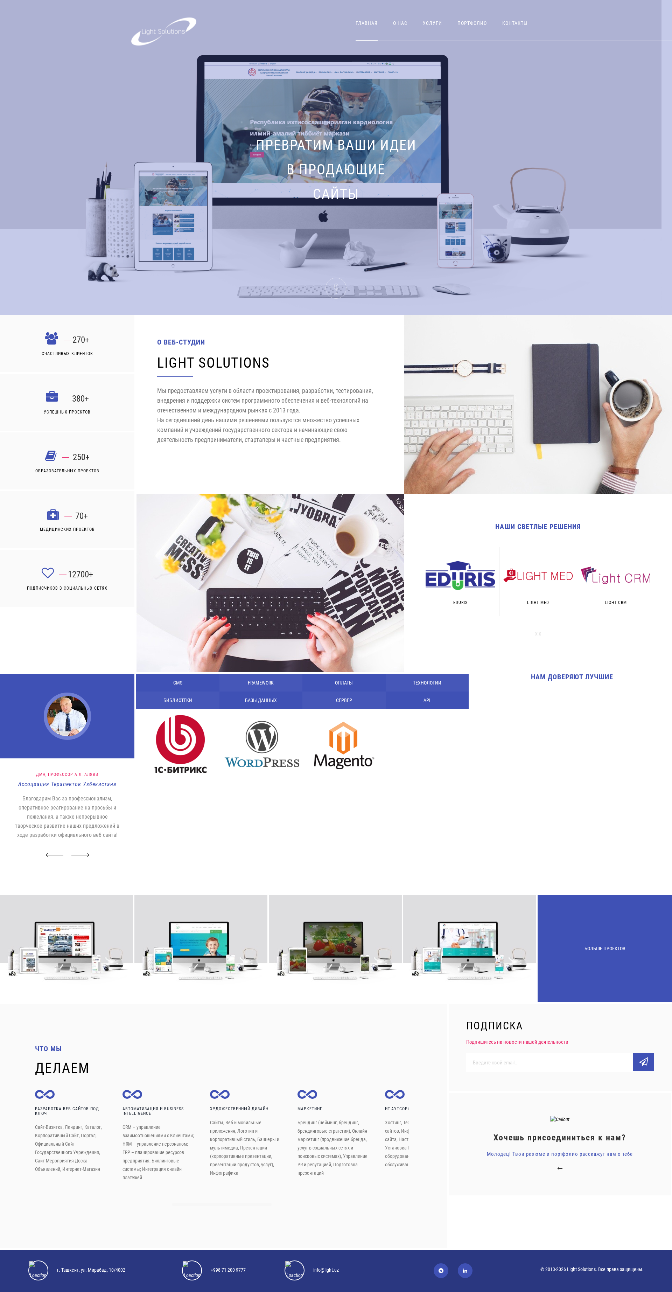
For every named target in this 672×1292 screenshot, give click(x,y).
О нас (400, 23)
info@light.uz (326, 1270)
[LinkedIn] (465, 1270)
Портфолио (472, 23)
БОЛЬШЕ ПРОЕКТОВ (604, 948)
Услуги (432, 23)
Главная (367, 23)
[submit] (643, 1062)
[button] (54, 856)
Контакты (515, 23)
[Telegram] (441, 1270)
